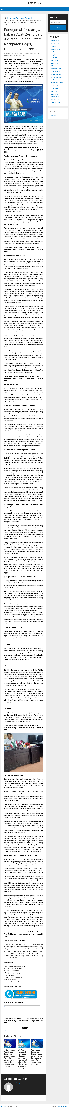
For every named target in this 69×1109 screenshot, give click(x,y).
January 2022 (55, 49)
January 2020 (55, 102)
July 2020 (54, 85)
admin (8, 53)
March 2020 (55, 97)
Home (9, 18)
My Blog (34, 3)
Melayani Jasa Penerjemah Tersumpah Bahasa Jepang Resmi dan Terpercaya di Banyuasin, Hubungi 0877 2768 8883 (9, 1058)
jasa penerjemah (19, 72)
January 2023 (55, 46)
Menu (3, 9)
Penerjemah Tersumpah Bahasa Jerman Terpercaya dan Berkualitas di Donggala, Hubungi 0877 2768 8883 (36, 1057)
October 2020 (56, 80)
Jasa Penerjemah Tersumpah (22, 18)
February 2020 (56, 99)
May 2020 (54, 91)
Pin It (5, 1030)
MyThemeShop (62, 1106)
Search (58, 27)
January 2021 (55, 71)
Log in (53, 115)
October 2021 (56, 52)
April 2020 (54, 94)
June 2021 (54, 57)
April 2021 (54, 63)
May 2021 (54, 60)
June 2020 (54, 88)
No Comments (20, 55)
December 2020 (56, 74)
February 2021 (56, 69)
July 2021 (54, 55)
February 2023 (56, 43)
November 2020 (56, 77)
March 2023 (55, 41)
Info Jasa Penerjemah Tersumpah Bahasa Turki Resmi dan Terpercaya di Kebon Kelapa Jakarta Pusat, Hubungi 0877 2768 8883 (23, 1059)
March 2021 (55, 66)
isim (8, 670)
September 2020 (57, 83)
